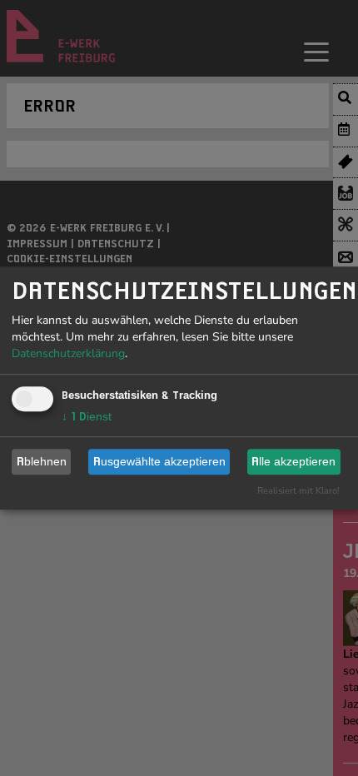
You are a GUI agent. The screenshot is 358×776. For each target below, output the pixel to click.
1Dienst (87, 416)
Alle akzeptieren (293, 461)
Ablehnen (42, 461)
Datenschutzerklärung (68, 353)
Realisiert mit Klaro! (298, 491)
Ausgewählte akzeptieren (159, 461)
